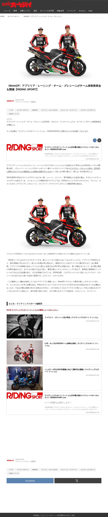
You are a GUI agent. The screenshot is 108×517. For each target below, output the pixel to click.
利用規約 (36, 515)
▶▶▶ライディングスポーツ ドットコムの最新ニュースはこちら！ (32, 310)
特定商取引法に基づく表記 (66, 515)
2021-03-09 (19, 100)
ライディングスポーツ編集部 (25, 102)
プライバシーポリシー (48, 515)
